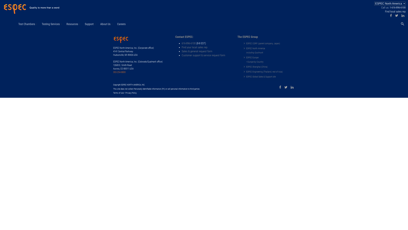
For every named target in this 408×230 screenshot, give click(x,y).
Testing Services (51, 24)
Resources (72, 24)
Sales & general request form (197, 51)
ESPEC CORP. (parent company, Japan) (263, 43)
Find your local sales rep (194, 47)
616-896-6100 (189, 43)
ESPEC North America (255, 48)
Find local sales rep (395, 11)
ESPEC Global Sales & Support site (261, 76)
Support (89, 24)
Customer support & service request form (203, 55)
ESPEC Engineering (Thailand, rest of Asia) (264, 71)
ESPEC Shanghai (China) (257, 66)
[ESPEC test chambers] (122, 40)
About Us (105, 24)
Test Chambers (26, 24)
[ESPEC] (31, 7)
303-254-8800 (119, 72)
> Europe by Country (254, 62)
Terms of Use (118, 93)
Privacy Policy (131, 93)
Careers (121, 24)
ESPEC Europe (252, 57)
